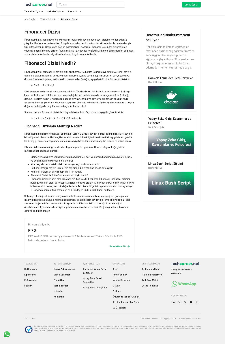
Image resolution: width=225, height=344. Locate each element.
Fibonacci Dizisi (69, 19)
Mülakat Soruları (121, 280)
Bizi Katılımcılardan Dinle (125, 302)
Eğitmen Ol (30, 274)
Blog (115, 269)
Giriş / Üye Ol (191, 5)
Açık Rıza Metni (150, 280)
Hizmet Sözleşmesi (152, 274)
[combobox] (92, 4)
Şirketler (117, 285)
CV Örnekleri (119, 308)
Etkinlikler (59, 280)
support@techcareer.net (190, 319)
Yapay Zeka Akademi (64, 269)
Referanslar (30, 280)
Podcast (116, 291)
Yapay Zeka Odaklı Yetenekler (92, 280)
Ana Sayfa (29, 19)
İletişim (28, 285)
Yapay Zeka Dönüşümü (95, 287)
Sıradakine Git (118, 246)
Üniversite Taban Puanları (125, 297)
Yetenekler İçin (32, 11)
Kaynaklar (73, 11)
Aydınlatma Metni (151, 269)
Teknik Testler (61, 285)
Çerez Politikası (150, 285)
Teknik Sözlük (48, 19)
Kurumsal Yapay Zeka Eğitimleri (94, 271)
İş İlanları (59, 291)
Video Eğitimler (62, 274)
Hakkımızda (30, 269)
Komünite (59, 297)
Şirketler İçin (54, 11)
